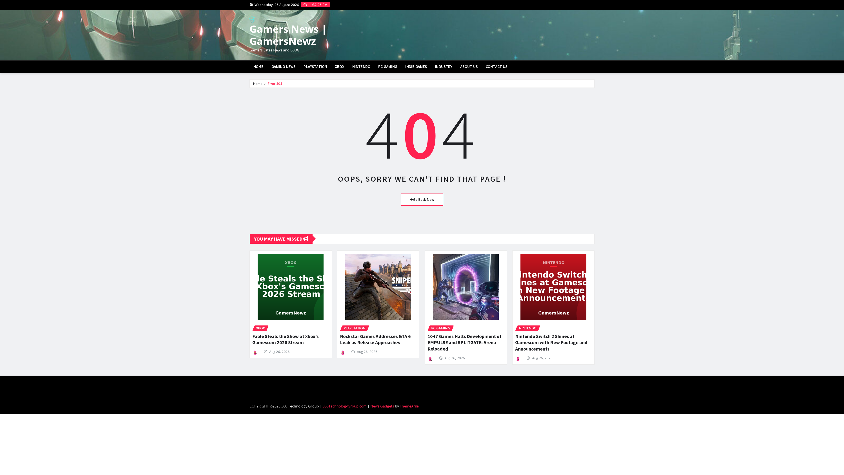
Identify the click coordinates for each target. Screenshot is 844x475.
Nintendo (361, 66)
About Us (469, 66)
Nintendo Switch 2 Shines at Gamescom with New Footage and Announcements (551, 342)
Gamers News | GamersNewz (288, 35)
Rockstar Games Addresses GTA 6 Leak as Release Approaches (375, 339)
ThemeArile (409, 406)
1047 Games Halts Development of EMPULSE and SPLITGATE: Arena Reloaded (464, 342)
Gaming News (283, 66)
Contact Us (497, 66)
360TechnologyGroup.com (345, 406)
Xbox (339, 66)
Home (258, 66)
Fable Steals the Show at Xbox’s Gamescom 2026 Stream (285, 339)
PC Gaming (387, 66)
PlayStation (315, 66)
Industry (443, 66)
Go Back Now (423, 199)
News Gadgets (382, 406)
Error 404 (275, 83)
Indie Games (416, 66)
